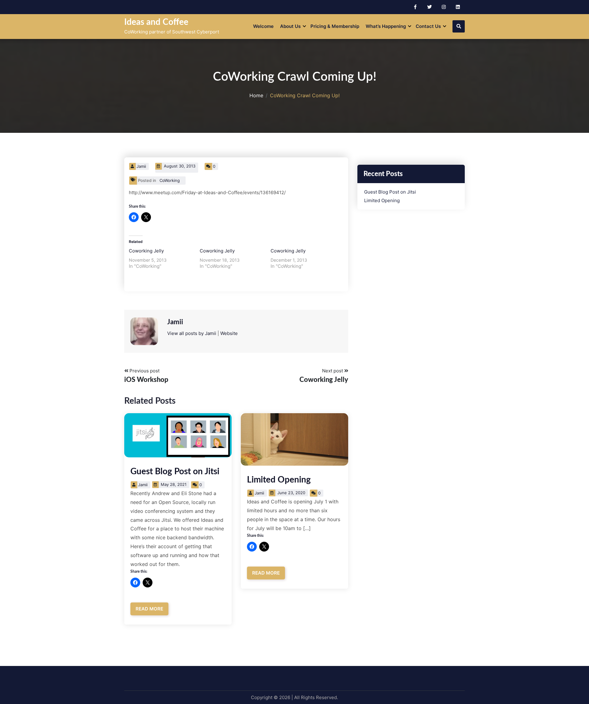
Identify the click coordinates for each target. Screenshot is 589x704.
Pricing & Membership (334, 26)
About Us (290, 26)
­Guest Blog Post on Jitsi (174, 471)
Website (229, 333)
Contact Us (428, 26)
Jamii (141, 166)
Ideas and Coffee (156, 22)
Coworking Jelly (146, 251)
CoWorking (170, 180)
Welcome (263, 26)
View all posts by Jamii (191, 333)
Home (256, 95)
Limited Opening (279, 479)
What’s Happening (386, 26)
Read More (149, 609)
